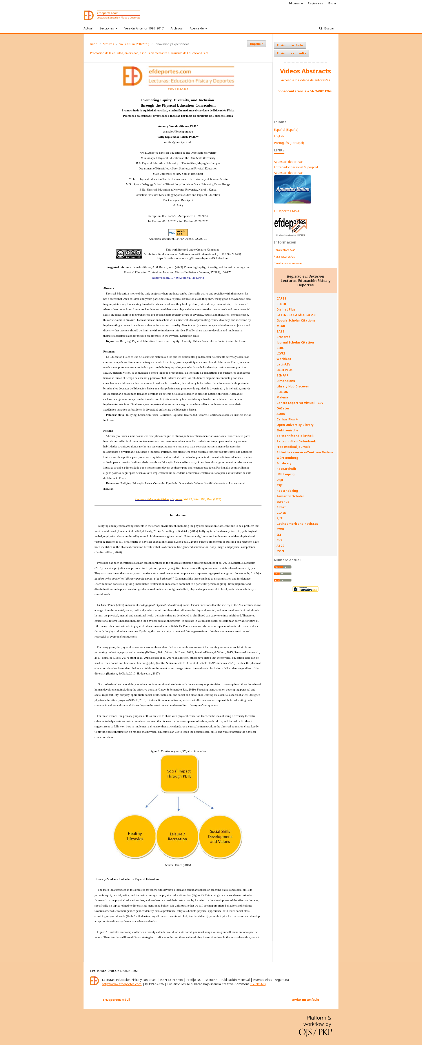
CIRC (280, 348)
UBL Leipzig (285, 474)
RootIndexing (287, 491)
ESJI (279, 485)
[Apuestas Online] (292, 202)
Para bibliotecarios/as (288, 263)
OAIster (282, 408)
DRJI (279, 480)
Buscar (328, 28)
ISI (278, 534)
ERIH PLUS (284, 370)
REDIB (281, 304)
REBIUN (282, 392)
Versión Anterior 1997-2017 (144, 28)
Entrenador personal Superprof (296, 167)
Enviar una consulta (291, 53)
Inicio (93, 44)
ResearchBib (286, 469)
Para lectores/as (284, 250)
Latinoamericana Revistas (297, 524)
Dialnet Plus (285, 309)
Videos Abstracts (305, 71)
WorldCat (283, 359)
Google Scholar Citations (295, 320)
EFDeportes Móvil (287, 211)
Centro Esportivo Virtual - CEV (299, 403)
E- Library (283, 463)
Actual (88, 28)
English (279, 136)
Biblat (281, 507)
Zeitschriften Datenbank (296, 441)
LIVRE (281, 353)
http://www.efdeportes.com (122, 984)
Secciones (107, 28)
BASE (280, 331)
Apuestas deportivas (288, 162)
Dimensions (285, 381)
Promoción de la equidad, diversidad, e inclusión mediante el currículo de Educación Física (149, 53)
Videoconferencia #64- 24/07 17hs (305, 91)
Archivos (177, 28)
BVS (279, 540)
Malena (282, 397)
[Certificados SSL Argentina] (305, 591)
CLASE (281, 513)
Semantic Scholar (290, 496)
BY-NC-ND (258, 984)
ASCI (280, 545)
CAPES (281, 298)
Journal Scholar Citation (295, 342)
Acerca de (197, 28)
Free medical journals (293, 447)
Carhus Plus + (287, 419)
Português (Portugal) (289, 143)
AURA (280, 414)
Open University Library (295, 425)
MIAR (280, 326)
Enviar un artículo (290, 45)
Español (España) (286, 129)
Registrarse (315, 3)
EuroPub (282, 502)
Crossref (283, 337)
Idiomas (294, 3)
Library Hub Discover (292, 386)
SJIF (279, 518)
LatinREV (283, 364)
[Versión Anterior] (291, 236)
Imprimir (256, 44)
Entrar (332, 3)
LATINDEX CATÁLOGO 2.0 (295, 315)
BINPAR (282, 375)
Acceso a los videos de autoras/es (305, 80)
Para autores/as (284, 256)
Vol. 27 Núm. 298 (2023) (134, 44)
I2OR (280, 529)
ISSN (280, 551)
